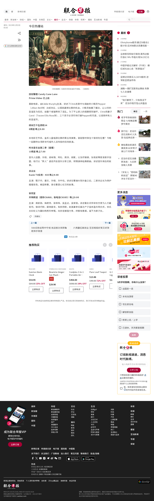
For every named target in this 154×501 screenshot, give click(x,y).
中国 (35, 19)
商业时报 (72, 481)
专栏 (92, 424)
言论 (49, 19)
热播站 (37, 216)
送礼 (72, 435)
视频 (83, 19)
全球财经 (54, 414)
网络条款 (20, 481)
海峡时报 (64, 481)
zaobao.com (21, 496)
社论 (72, 409)
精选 (112, 422)
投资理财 (54, 419)
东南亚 (42, 19)
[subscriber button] (148, 11)
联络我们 (85, 453)
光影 (112, 409)
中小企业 (54, 427)
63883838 (43, 469)
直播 (132, 424)
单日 (135, 111)
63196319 (48, 466)
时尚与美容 (95, 432)
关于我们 (35, 453)
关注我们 (45, 453)
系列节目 (134, 422)
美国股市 (54, 424)
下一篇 (108, 222)
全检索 (43, 481)
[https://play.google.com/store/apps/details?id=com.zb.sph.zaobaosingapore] (88, 459)
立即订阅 (15, 444)
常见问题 (75, 453)
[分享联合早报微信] (55, 458)
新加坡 (13, 19)
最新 (7, 19)
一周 (145, 111)
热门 (112, 429)
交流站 (73, 414)
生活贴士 (114, 432)
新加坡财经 (55, 412)
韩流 (72, 433)
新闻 (132, 414)
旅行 (92, 417)
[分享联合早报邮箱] (59, 458)
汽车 (112, 417)
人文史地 (94, 422)
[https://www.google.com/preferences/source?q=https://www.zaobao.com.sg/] (144, 482)
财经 (22, 19)
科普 (112, 414)
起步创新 (54, 429)
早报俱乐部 (119, 11)
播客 (90, 19)
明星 (72, 425)
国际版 (64, 448)
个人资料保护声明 (32, 481)
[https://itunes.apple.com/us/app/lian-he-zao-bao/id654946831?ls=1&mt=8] (73, 459)
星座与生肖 (115, 434)
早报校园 (114, 427)
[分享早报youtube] (40, 458)
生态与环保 (95, 429)
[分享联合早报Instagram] (44, 458)
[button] (148, 11)
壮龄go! (94, 409)
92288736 (57, 474)
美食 (92, 414)
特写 (92, 412)
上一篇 (34, 222)
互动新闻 (98, 19)
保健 (71, 19)
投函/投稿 (94, 453)
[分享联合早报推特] (36, 458)
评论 (72, 412)
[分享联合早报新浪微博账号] (52, 458)
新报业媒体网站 (9, 481)
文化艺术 (94, 419)
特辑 (112, 424)
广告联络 (55, 453)
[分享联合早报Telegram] (48, 458)
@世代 (93, 427)
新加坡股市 (55, 409)
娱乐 (56, 19)
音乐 (72, 430)
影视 (72, 428)
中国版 (72, 448)
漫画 (72, 417)
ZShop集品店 (53, 481)
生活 (63, 19)
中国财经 (54, 417)
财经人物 (54, 432)
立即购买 (36, 289)
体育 (77, 19)
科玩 (112, 412)
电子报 (131, 11)
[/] (77, 11)
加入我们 (65, 453)
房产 (53, 422)
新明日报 (22, 11)
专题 (106, 19)
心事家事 (114, 419)
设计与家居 (95, 434)
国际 (29, 19)
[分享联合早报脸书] (32, 458)
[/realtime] (128, 32)
